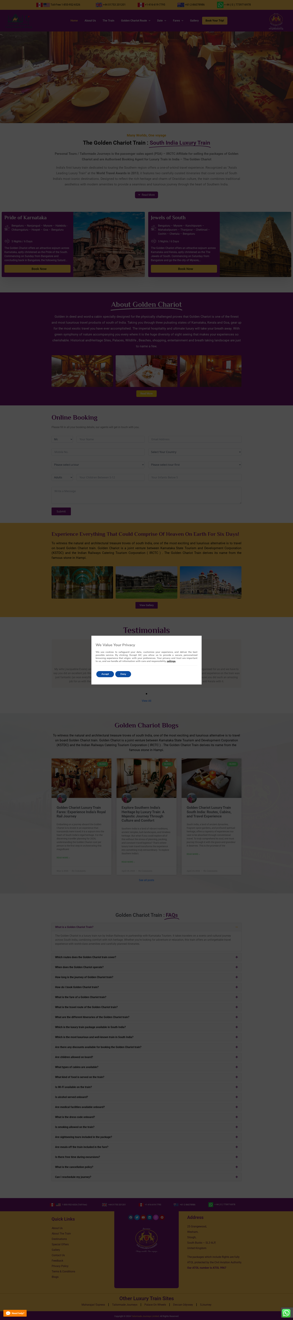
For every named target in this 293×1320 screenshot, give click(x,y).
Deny (123, 674)
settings (171, 661)
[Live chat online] (15, 1313)
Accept (105, 674)
